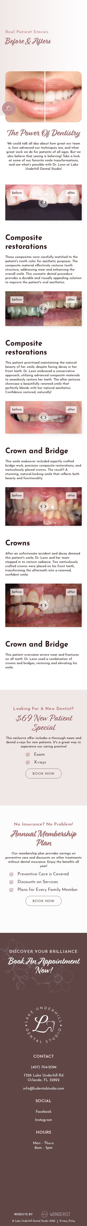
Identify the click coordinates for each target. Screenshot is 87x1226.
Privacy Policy (67, 1221)
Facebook (44, 1112)
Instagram (43, 1120)
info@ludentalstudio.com (43, 1088)
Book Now (43, 774)
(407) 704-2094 (43, 1067)
